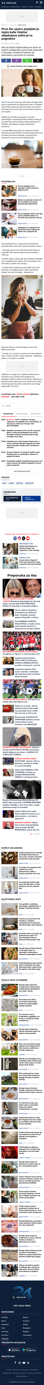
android (25, 394)
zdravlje (29, 483)
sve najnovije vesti (22, 471)
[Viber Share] (17, 61)
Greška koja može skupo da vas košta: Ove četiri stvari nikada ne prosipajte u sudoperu (30, 1135)
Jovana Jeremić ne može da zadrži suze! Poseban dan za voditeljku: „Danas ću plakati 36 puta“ (23, 454)
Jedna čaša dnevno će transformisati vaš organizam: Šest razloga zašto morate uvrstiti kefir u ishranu (30, 548)
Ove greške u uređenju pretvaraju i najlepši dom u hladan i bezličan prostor (30, 906)
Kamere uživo (15, 7)
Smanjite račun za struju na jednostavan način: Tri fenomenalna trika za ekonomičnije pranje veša (30, 937)
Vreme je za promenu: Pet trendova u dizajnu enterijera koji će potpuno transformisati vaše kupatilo (30, 922)
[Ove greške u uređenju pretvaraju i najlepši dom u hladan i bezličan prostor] (9, 909)
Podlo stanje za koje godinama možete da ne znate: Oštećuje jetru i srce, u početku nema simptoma (30, 1209)
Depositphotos (22, 1376)
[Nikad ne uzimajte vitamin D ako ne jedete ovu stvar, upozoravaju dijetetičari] (9, 205)
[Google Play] (29, 1350)
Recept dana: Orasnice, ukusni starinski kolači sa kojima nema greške (29, 1031)
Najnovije (5, 7)
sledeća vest (24, 558)
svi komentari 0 (12, 499)
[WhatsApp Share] (27, 61)
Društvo (4, 1335)
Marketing (34, 1370)
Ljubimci (22, 1054)
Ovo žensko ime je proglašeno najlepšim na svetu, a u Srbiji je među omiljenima (29, 1017)
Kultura (26, 1321)
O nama (9, 1370)
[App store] (14, 1350)
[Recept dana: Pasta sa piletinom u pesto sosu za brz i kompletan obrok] (9, 1167)
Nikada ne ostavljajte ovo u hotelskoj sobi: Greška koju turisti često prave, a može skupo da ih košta (30, 1062)
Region (26, 1331)
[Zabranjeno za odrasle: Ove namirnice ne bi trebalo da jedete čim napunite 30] (9, 232)
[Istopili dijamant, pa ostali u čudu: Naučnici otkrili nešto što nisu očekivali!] (9, 1226)
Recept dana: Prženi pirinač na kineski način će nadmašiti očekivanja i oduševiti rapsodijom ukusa (30, 951)
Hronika (4, 1331)
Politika (24, 7)
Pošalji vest (7, 1373)
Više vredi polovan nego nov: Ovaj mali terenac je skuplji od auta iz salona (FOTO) (29, 1076)
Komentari (36, 414)
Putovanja (23, 1069)
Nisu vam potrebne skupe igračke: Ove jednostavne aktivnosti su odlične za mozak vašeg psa (29, 1047)
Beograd (26, 1328)
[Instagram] (19, 538)
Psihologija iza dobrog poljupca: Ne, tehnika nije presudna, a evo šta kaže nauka (29, 1150)
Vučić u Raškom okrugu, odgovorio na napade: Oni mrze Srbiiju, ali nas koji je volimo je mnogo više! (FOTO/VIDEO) (24, 423)
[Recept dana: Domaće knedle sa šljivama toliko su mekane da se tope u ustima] (9, 1093)
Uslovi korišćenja (34, 1373)
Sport (31, 7)
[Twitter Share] (38, 61)
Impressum (24, 1370)
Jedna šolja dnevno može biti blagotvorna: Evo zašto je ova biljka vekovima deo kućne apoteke (30, 1121)
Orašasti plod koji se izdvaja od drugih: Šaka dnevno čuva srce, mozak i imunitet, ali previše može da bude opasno (30, 856)
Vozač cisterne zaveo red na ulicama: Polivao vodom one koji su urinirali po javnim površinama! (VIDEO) (31, 1180)
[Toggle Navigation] (41, 2)
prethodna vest (26, 544)
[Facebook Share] (6, 61)
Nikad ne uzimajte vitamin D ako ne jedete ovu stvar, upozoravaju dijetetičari (30, 202)
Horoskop (27, 1335)
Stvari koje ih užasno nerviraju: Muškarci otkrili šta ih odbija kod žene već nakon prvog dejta (29, 1195)
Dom (20, 915)
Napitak (19, 483)
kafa (4, 483)
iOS (18, 394)
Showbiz (38, 7)
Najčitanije (22, 414)
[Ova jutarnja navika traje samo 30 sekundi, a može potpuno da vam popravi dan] (9, 887)
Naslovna (4, 25)
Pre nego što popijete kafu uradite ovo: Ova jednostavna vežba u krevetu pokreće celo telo (30, 870)
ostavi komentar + (30, 499)
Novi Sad (27, 1338)
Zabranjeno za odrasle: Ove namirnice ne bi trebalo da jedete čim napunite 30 (29, 230)
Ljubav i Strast (24, 1158)
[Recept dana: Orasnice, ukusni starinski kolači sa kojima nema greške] (9, 1034)
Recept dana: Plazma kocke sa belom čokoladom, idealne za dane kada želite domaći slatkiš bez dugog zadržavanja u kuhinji (30, 1254)
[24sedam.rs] (8, 3)
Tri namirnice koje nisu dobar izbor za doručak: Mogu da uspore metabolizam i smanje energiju (28, 1106)
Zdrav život (22, 25)
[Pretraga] (37, 2)
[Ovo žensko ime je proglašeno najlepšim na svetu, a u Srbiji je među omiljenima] (9, 1019)
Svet (3, 1328)
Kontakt (16, 1370)
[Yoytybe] (24, 1363)
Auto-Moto (23, 1084)
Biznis (25, 1317)
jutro (11, 483)
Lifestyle (13, 25)
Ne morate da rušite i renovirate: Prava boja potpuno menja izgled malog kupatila (28, 1003)
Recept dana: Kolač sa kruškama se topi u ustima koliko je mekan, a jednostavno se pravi (30, 1239)
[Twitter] (23, 538)
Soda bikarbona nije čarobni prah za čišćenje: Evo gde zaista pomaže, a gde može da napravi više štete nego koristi (30, 966)
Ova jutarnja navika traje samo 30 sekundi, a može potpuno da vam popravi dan (29, 885)
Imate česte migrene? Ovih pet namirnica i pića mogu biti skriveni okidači (30, 562)
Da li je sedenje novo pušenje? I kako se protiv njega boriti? (28, 188)
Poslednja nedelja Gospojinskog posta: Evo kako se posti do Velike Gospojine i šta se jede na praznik (25, 463)
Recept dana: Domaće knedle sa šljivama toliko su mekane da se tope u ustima (30, 1090)
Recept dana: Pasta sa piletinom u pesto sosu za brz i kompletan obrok (29, 1164)
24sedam (5, 396)
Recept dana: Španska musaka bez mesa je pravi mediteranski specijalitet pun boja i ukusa (29, 988)
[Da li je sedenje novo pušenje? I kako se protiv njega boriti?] (9, 191)
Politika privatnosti (20, 1373)
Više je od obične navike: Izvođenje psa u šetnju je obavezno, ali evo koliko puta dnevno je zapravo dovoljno (29, 1268)
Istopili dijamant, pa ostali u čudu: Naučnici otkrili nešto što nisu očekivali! (30, 1223)
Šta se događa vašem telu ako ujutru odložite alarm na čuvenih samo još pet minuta (30, 216)
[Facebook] (15, 538)
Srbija (25, 1324)
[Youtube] (27, 538)
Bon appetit (23, 959)
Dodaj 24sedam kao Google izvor (23, 66)
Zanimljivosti (24, 1025)
